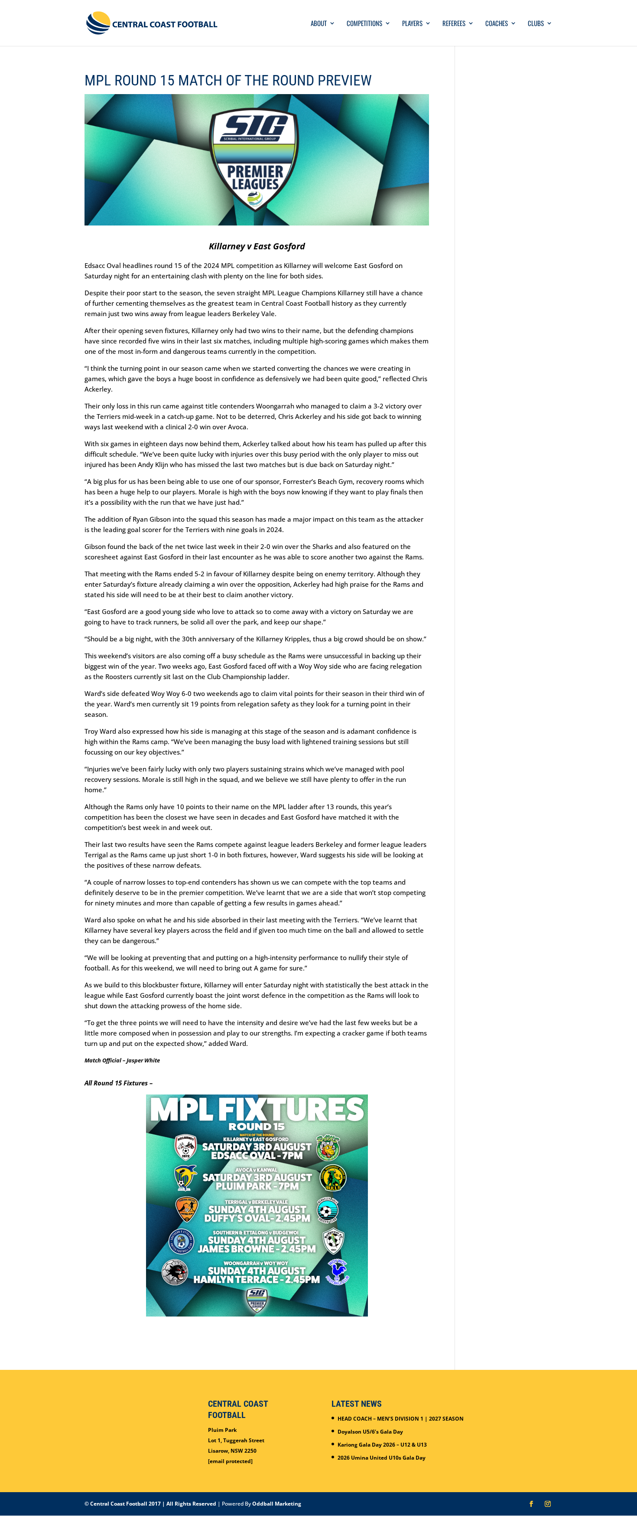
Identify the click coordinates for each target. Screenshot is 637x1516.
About (319, 24)
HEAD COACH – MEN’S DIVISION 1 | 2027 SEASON (401, 1418)
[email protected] (230, 1461)
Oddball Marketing (276, 1503)
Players (412, 24)
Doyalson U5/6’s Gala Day (370, 1431)
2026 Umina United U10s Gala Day (382, 1457)
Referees (453, 24)
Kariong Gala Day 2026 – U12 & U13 (382, 1444)
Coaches (496, 24)
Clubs (536, 24)
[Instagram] (548, 1504)
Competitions (364, 24)
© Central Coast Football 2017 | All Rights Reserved (150, 1503)
